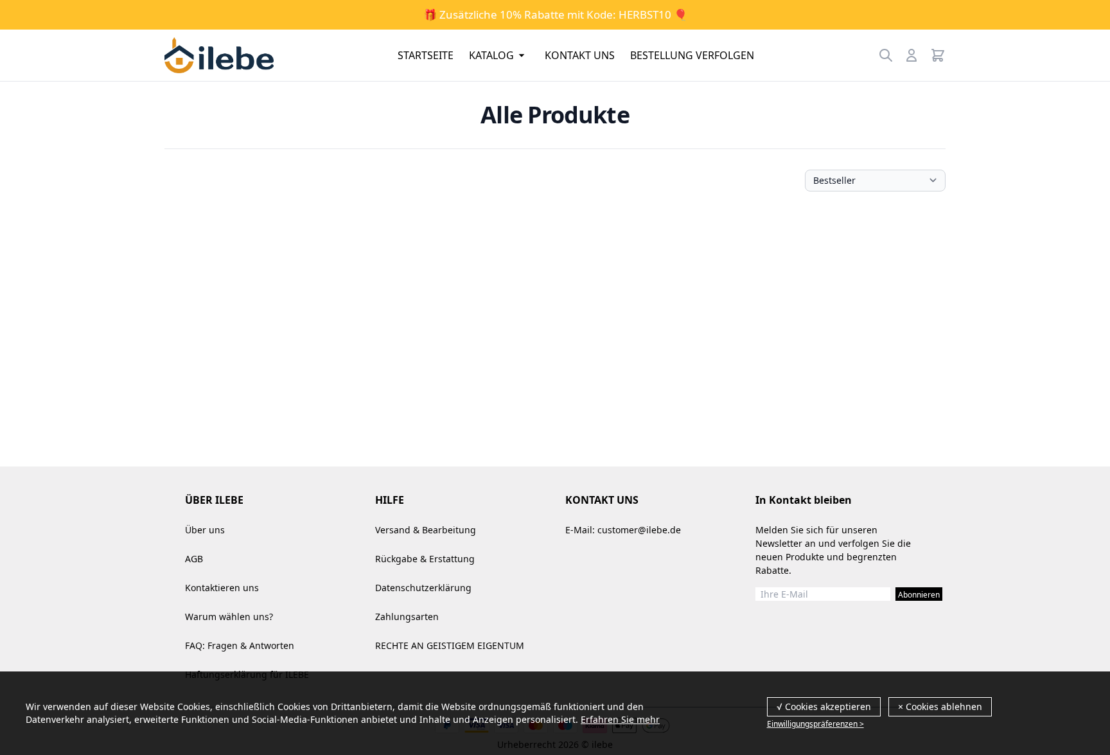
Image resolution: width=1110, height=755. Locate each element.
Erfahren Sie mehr (620, 719)
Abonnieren (919, 594)
